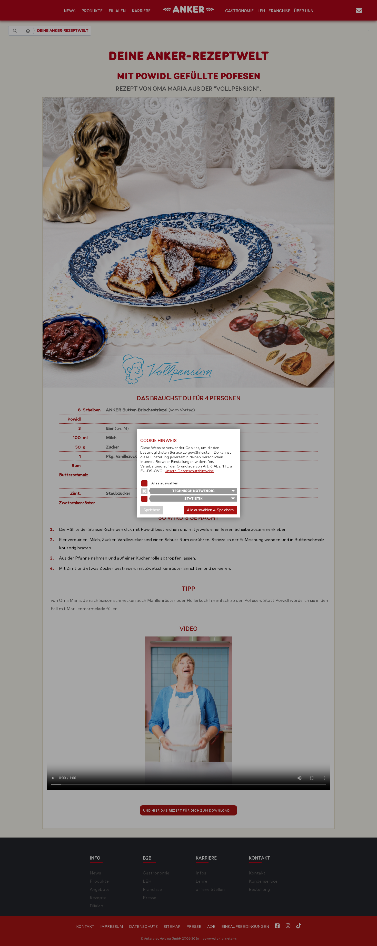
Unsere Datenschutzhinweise (189, 471)
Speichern (151, 510)
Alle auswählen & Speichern (210, 510)
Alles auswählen (164, 483)
